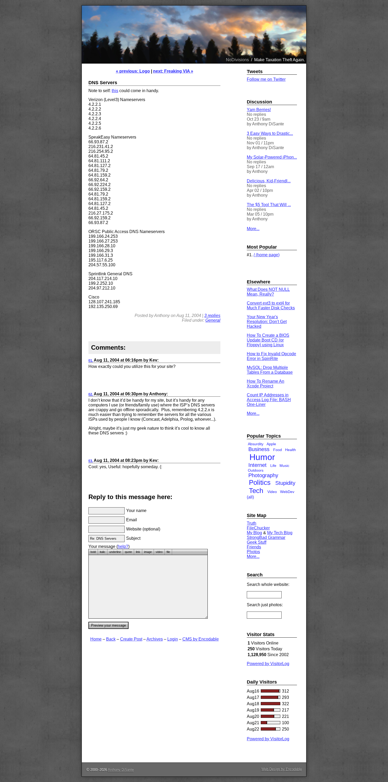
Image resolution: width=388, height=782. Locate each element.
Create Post (131, 639)
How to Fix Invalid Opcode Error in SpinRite (271, 356)
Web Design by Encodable (281, 769)
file (168, 551)
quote (128, 551)
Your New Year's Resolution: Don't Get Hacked (267, 322)
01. (90, 360)
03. (90, 461)
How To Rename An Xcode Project (265, 383)
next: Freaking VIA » (173, 71)
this (115, 90)
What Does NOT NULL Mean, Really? (268, 291)
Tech (256, 491)
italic (102, 551)
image (148, 551)
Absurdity (255, 444)
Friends (254, 547)
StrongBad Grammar (266, 537)
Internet (257, 465)
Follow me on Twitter (266, 79)
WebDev (287, 492)
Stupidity (285, 483)
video (159, 551)
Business (258, 449)
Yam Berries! (259, 109)
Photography (263, 475)
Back (111, 639)
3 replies (212, 315)
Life (273, 465)
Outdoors (255, 470)
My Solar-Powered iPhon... (272, 157)
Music (284, 465)
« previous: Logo (133, 71)
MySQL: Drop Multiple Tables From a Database (270, 370)
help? (123, 546)
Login (172, 639)
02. (90, 394)
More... (253, 228)
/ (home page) (267, 255)
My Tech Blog (279, 532)
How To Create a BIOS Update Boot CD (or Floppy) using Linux (268, 340)
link (138, 551)
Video (272, 492)
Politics (260, 482)
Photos (253, 551)
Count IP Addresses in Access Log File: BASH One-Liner (269, 400)
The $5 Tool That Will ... (269, 204)
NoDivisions (237, 60)
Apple (271, 444)
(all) (250, 497)
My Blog (254, 532)
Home (96, 639)
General (212, 320)
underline (115, 551)
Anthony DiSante (121, 770)
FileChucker (258, 528)
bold (93, 551)
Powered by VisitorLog (268, 663)
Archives (154, 639)
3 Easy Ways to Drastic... (270, 133)
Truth (251, 523)
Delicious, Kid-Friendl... (269, 181)
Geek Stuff (256, 542)
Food (277, 450)
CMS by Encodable (200, 639)
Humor (262, 457)
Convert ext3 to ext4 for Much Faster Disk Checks (271, 305)
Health (290, 450)
